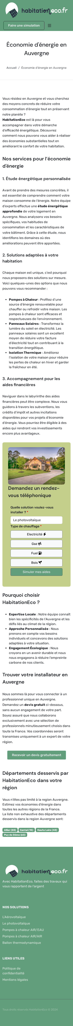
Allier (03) (10, 830)
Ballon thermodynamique (21, 943)
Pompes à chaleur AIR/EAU (23, 930)
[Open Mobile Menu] (49, 25)
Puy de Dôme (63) (15, 834)
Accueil (11, 68)
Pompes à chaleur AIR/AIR (22, 936)
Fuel (35, 553)
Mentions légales (15, 980)
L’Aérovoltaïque (14, 917)
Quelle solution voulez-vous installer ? (32, 509)
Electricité (35, 534)
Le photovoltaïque (16, 923)
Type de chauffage (25, 526)
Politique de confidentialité (13, 971)
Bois (35, 563)
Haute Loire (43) (47, 830)
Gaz (35, 544)
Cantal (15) (26, 830)
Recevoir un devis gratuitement (36, 755)
